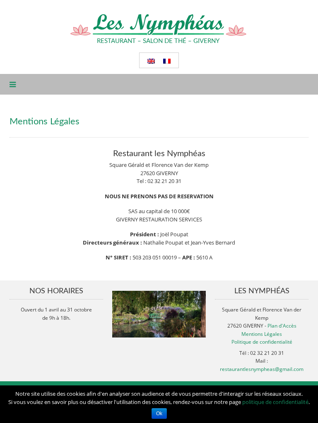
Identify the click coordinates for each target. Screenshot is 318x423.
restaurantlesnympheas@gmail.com (262, 369)
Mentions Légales (261, 333)
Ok (159, 413)
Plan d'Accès (281, 325)
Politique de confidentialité (261, 341)
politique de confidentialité (275, 402)
